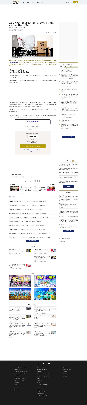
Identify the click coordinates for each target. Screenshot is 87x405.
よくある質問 (16, 382)
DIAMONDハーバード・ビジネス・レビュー (45, 373)
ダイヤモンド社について (68, 367)
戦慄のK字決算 (20, 29)
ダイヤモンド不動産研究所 (42, 384)
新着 (23, 2)
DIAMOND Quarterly (41, 386)
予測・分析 (14, 29)
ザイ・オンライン (40, 380)
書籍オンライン (40, 378)
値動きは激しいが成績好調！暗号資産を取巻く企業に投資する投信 (68, 164)
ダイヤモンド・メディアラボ (42, 395)
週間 (71, 66)
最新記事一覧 (68, 230)
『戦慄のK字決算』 (13, 62)
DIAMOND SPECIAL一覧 (64, 238)
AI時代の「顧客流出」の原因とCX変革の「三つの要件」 (68, 177)
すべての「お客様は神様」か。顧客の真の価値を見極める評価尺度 (68, 169)
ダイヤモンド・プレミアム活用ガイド (21, 373)
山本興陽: (22, 27)
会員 (76, 66)
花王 (18, 176)
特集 (38, 2)
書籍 (42, 2)
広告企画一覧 (62, 241)
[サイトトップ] (16, 2)
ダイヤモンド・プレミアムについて (20, 371)
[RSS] (49, 363)
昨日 (66, 66)
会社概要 (65, 371)
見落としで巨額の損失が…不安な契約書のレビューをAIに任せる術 (68, 173)
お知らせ (65, 376)
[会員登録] (75, 2)
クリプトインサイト (41, 391)
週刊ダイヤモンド (40, 371)
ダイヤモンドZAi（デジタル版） (43, 376)
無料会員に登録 (32, 136)
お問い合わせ (16, 386)
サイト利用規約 (17, 376)
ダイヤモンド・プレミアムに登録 (33, 146)
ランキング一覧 (68, 137)
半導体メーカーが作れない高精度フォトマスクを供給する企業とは (68, 182)
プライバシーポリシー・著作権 (19, 380)
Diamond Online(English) (42, 369)
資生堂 (21, 176)
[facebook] (43, 363)
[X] (38, 363)
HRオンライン (40, 389)
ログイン (69, 2)
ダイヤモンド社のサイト (42, 367)
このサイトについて (17, 369)
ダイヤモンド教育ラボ (41, 393)
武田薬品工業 (13, 176)
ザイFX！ (39, 382)
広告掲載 (15, 384)
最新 (61, 66)
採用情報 (65, 373)
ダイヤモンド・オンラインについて (21, 367)
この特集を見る (32, 240)
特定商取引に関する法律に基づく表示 (21, 378)
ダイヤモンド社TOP (67, 369)
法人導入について (17, 389)
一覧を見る (68, 186)
